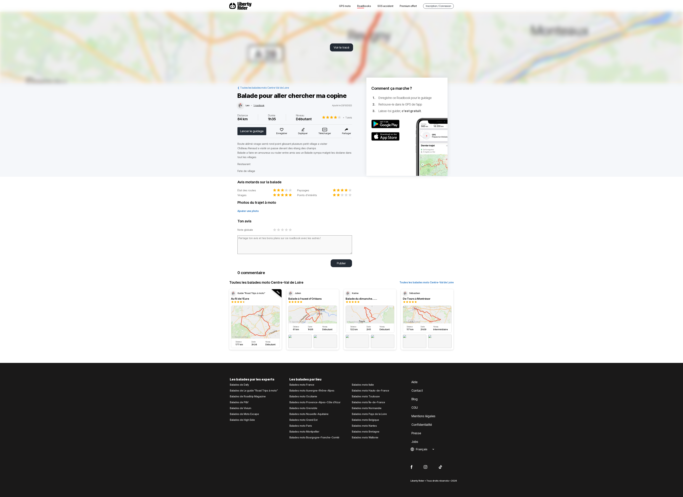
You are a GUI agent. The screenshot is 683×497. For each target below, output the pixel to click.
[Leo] (240, 105)
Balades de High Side (242, 420)
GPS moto (345, 5)
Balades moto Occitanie (303, 396)
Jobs (414, 442)
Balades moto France (301, 384)
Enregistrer (281, 133)
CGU (414, 407)
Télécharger (325, 133)
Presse (416, 433)
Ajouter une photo (248, 210)
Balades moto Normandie (367, 408)
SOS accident (385, 5)
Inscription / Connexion (438, 5)
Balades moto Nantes (364, 426)
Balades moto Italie (363, 384)
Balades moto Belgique (365, 420)
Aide (414, 382)
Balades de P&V (239, 402)
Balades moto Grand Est (303, 420)
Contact (417, 390)
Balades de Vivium (240, 408)
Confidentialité (421, 424)
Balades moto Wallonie (365, 437)
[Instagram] (425, 467)
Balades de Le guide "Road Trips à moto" (254, 390)
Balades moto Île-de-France (368, 402)
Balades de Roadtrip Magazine (248, 396)
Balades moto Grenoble (303, 408)
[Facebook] (411, 467)
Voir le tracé (341, 47)
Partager (346, 133)
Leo (248, 105)
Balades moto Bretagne (365, 431)
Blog (414, 399)
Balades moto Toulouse (366, 396)
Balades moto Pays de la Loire (369, 414)
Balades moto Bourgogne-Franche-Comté (314, 437)
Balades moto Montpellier (304, 431)
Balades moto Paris (300, 426)
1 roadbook (258, 105)
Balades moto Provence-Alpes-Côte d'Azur (314, 402)
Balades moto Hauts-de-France (370, 390)
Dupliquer (303, 133)
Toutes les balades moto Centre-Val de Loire (426, 282)
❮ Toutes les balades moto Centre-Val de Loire (263, 87)
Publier (341, 263)
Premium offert (408, 5)
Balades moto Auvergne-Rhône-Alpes (311, 390)
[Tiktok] (440, 467)
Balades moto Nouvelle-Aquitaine (309, 414)
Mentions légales (423, 416)
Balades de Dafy (239, 384)
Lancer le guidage (252, 131)
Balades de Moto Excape (244, 414)
